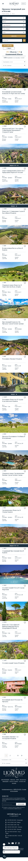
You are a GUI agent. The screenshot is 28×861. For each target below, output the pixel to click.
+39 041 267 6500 (12, 829)
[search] (24, 40)
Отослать (21, 804)
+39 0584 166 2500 (12, 836)
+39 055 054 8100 (12, 820)
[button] (25, 90)
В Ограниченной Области (14, 53)
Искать (13, 13)
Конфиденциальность (7, 789)
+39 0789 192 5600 (12, 831)
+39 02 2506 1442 (12, 822)
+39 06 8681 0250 (12, 825)
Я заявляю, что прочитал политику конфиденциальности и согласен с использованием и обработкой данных (14, 808)
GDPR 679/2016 (17, 789)
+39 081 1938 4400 (12, 827)
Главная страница (5, 13)
